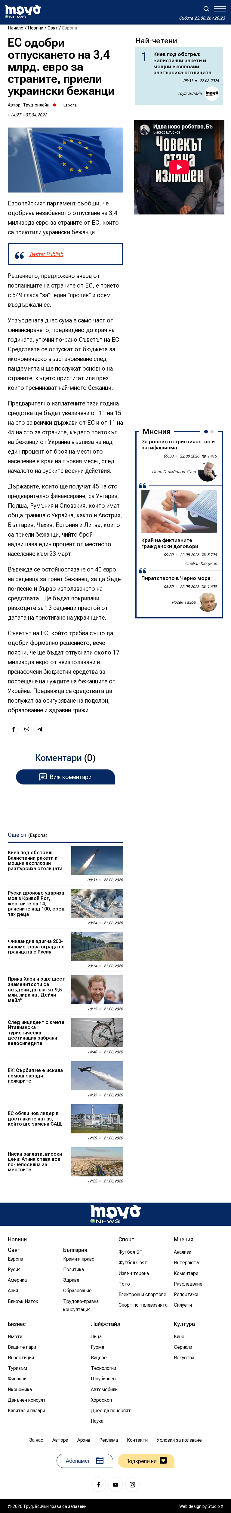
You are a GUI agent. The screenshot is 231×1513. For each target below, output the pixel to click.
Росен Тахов (184, 602)
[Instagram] (132, 1485)
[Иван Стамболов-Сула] (207, 472)
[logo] (23, 11)
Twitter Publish (46, 254)
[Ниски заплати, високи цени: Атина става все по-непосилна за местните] (97, 1161)
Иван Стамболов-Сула (174, 471)
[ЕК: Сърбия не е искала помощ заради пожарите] (97, 1075)
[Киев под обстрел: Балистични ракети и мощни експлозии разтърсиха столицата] (97, 860)
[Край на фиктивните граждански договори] (179, 511)
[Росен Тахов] (207, 602)
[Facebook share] (13, 729)
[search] (206, 9)
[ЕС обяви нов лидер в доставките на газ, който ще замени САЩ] (97, 1118)
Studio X (215, 1506)
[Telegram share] (39, 729)
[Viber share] (26, 729)
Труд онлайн (36, 105)
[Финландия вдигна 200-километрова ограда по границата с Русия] (97, 946)
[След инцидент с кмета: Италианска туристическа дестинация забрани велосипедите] (97, 1032)
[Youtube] (115, 1485)
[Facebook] (98, 1485)
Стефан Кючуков (201, 563)
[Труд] (115, 1214)
